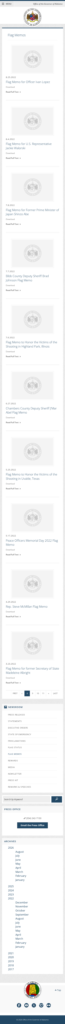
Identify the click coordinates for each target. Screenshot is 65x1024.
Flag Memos (15, 754)
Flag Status (15, 747)
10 (38, 693)
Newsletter (14, 774)
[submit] (56, 799)
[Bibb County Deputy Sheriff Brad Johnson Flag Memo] (32, 253)
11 (43, 693)
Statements (15, 721)
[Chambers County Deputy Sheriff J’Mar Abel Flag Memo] (32, 385)
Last (55, 693)
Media (11, 767)
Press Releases (16, 714)
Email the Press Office (32, 825)
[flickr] (49, 1006)
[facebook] (19, 1006)
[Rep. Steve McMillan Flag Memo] (32, 583)
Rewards (13, 760)
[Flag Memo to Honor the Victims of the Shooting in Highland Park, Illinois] (32, 319)
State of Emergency (19, 734)
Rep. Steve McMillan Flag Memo (26, 606)
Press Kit (13, 780)
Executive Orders (18, 727)
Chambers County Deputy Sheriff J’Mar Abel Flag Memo (31, 410)
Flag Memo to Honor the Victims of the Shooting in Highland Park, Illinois (31, 344)
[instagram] (41, 1006)
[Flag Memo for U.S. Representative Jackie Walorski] (32, 121)
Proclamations (17, 741)
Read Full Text (13, 92)
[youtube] (26, 1006)
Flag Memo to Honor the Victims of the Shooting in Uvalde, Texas (31, 476)
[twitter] (34, 1006)
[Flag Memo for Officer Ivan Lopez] (32, 59)
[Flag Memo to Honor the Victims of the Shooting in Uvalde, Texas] (32, 451)
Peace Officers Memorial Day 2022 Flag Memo (32, 542)
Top (58, 990)
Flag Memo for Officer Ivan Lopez (28, 82)
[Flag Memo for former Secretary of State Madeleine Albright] (32, 645)
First (15, 693)
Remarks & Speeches (19, 787)
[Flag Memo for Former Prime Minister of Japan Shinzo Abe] (32, 187)
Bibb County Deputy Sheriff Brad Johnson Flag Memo (27, 278)
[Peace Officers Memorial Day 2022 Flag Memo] (32, 517)
